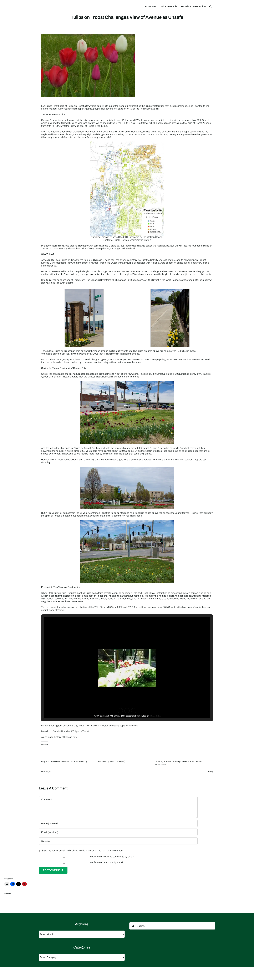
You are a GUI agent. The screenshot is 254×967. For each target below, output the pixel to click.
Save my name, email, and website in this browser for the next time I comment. (83, 850)
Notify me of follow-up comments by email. (112, 856)
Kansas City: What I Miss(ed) (111, 761)
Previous (46, 771)
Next (210, 771)
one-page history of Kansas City (60, 737)
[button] (210, 6)
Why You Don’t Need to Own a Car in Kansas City (64, 761)
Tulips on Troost (80, 731)
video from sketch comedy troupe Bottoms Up (114, 725)
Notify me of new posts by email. (106, 862)
